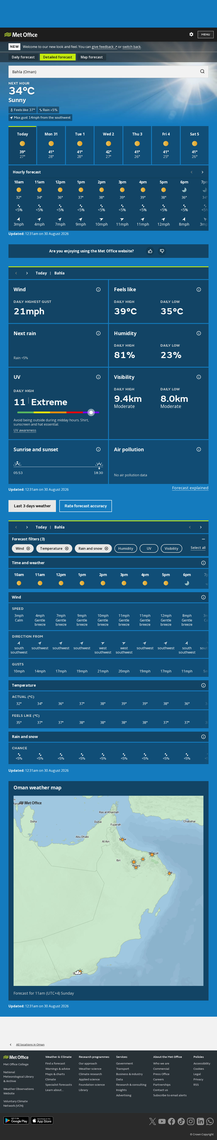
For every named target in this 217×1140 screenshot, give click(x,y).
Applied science (89, 1079)
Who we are (161, 1063)
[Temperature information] (203, 685)
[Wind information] (203, 597)
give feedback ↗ (104, 46)
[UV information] (98, 377)
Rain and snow (88, 549)
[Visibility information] (198, 377)
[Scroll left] (191, 172)
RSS (196, 1085)
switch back (131, 46)
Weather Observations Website (18, 1091)
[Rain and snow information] (203, 737)
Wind (18, 549)
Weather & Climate (58, 1057)
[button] (122, 839)
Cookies (198, 1069)
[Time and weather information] (203, 563)
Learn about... (54, 1090)
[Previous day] (16, 273)
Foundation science (92, 1085)
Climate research (90, 1074)
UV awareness (25, 430)
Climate (50, 1079)
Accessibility (201, 1063)
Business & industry (129, 1074)
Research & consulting (131, 1085)
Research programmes (94, 1057)
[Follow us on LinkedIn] (200, 1121)
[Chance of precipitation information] (98, 333)
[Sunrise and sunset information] (98, 449)
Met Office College (16, 1064)
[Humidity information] (198, 333)
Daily (23, 57)
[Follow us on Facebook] (171, 1121)
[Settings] (191, 34)
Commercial (161, 1069)
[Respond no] (162, 251)
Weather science (90, 1069)
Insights (121, 1090)
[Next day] (27, 273)
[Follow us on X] (152, 1121)
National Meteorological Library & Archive (18, 1076)
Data (119, 1079)
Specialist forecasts (58, 1085)
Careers (158, 1079)
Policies (198, 1057)
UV (149, 548)
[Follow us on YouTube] (162, 1121)
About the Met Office (167, 1057)
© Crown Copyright (202, 1134)
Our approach (88, 1063)
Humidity (125, 548)
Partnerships (162, 1085)
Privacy (198, 1079)
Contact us (160, 1090)
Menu (205, 34)
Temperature (49, 549)
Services (121, 1057)
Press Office (161, 1074)
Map (92, 57)
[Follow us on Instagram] (190, 1121)
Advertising (123, 1095)
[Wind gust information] (98, 289)
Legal (197, 1074)
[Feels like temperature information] (198, 289)
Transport (122, 1069)
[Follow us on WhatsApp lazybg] (210, 1121)
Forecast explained (190, 488)
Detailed (57, 57)
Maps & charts (55, 1074)
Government (124, 1063)
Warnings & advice (57, 1069)
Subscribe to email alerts (170, 1095)
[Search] (200, 70)
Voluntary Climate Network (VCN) (15, 1103)
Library (83, 1090)
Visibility (171, 548)
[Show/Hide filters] (203, 539)
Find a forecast (55, 1063)
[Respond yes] (150, 251)
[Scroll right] (202, 172)
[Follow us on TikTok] (181, 1121)
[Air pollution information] (198, 449)
